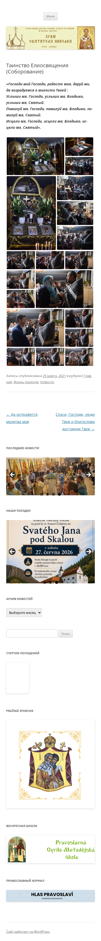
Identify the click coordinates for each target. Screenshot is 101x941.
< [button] (13, 475)
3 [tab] (53, 494)
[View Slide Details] (50, 476)
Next (88, 551)
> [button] (88, 475)
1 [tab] (41, 494)
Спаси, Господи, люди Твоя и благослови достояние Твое (75, 421)
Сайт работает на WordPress (28, 931)
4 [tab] (59, 494)
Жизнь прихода (26, 382)
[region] (50, 476)
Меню (50, 16)
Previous (12, 551)
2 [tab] (47, 494)
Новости (47, 382)
